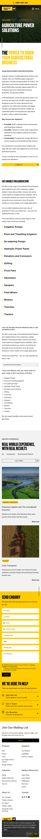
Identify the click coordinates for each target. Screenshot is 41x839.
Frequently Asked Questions (7, 810)
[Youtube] (29, 797)
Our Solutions (26, 751)
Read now (35, 521)
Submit (6, 674)
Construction (10, 454)
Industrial (5, 561)
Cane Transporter (9, 566)
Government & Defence (25, 454)
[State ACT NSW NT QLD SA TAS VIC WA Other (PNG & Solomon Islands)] (20, 641)
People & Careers (7, 800)
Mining (4, 775)
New (3, 751)
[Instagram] (26, 797)
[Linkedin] (23, 797)
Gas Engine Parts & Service (8, 761)
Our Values (5, 803)
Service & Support (27, 756)
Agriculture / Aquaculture (10, 502)
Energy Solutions (7, 764)
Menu (37, 9)
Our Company (6, 797)
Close (35, 833)
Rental (4, 754)
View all (4, 784)
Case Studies (26, 778)
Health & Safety (7, 806)
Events (24, 787)
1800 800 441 (21, 3)
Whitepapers (25, 781)
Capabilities (25, 754)
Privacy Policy (13, 666)
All (3, 454)
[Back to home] (9, 9)
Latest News (25, 775)
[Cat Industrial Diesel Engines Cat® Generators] (20, 364)
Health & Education (8, 778)
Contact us (5, 156)
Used (3, 756)
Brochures (25, 784)
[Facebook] (24, 797)
